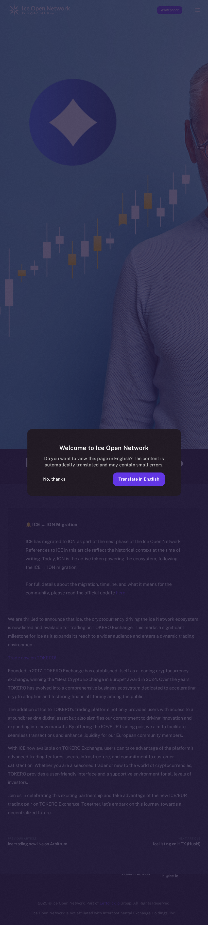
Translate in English (138, 479)
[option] (2, 914)
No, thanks (54, 479)
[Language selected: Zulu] (99, 917)
